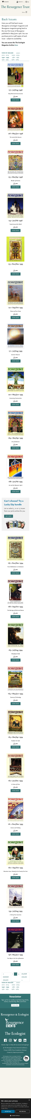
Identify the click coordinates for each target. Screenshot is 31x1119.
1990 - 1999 (5, 57)
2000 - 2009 (15, 55)
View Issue (15, 100)
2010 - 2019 (5, 55)
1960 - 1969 (15, 59)
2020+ (18, 53)
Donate (6, 2)
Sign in (20, 2)
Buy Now (8, 516)
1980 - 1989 (15, 57)
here (16, 45)
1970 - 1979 (5, 59)
